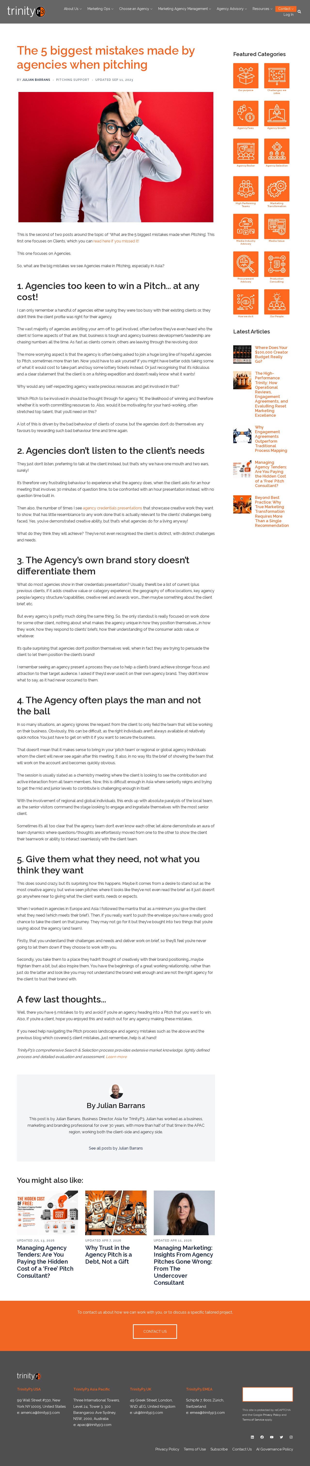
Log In (289, 15)
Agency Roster (246, 165)
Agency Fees (246, 128)
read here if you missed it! (116, 241)
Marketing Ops (98, 9)
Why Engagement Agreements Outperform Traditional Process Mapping (271, 439)
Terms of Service (253, 1419)
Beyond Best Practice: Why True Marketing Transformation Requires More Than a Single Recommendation (272, 511)
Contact (284, 9)
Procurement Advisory (246, 280)
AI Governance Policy (274, 1449)
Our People (277, 316)
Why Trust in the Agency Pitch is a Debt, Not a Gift (108, 1254)
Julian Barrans (36, 80)
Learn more (116, 1056)
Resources (261, 9)
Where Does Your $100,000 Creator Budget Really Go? (271, 354)
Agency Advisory (230, 9)
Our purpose (245, 90)
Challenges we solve (276, 91)
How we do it (245, 316)
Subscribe (219, 1449)
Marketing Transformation (276, 204)
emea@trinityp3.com (207, 1412)
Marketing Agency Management (183, 9)
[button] (300, 12)
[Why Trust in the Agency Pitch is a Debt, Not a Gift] (115, 1212)
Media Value (277, 241)
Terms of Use (195, 1449)
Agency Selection (277, 165)
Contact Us (268, 1394)
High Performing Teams (246, 204)
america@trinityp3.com (40, 1412)
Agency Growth (276, 128)
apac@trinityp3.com (94, 1425)
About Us (71, 9)
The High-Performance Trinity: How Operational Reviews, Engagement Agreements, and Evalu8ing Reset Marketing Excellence (271, 394)
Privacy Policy (272, 1414)
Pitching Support (73, 80)
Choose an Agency (134, 9)
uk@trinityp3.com (148, 1412)
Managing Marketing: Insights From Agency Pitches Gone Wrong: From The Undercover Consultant (183, 1265)
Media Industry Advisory (245, 242)
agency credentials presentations (112, 508)
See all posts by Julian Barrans (116, 1148)
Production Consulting (277, 280)
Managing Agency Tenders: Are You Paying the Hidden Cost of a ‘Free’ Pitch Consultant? (45, 1261)
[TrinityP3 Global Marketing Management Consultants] (26, 11)
